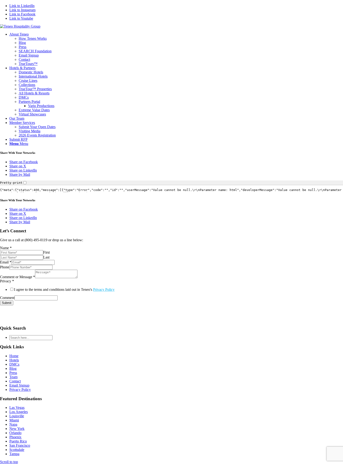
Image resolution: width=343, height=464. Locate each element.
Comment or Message (17, 277)
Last (46, 257)
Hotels (14, 360)
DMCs (14, 364)
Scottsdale (16, 450)
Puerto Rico (18, 441)
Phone (4, 267)
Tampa (14, 454)
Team (13, 377)
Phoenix (15, 437)
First (46, 252)
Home (13, 356)
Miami (14, 420)
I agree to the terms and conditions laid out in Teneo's (64, 289)
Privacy (7, 281)
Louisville (16, 416)
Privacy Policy (104, 289)
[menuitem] (176, 49)
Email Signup (19, 385)
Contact (15, 381)
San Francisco (19, 445)
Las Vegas (16, 408)
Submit (6, 303)
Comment (7, 298)
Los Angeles (18, 412)
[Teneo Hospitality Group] (20, 26)
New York (16, 429)
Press (13, 373)
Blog (13, 368)
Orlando (15, 433)
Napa (13, 424)
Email (5, 262)
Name (6, 248)
